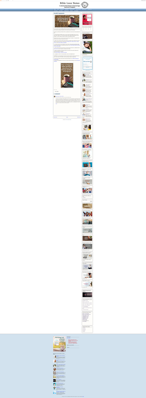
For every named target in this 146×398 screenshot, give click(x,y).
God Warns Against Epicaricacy (88, 104)
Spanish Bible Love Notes (85, 317)
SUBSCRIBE (84, 197)
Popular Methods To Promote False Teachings (89, 74)
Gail (57, 9)
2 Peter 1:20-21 (73, 41)
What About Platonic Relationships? (88, 113)
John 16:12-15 (56, 48)
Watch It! (71, 10)
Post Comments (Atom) (68, 119)
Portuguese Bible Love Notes (86, 315)
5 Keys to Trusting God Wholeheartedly (88, 84)
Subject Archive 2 (78, 9)
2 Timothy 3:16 (69, 41)
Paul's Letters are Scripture (62, 42)
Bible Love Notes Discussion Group (87, 314)
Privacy (89, 70)
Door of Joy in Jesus (85, 319)
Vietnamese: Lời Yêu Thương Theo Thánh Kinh (87, 308)
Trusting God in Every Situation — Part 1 (88, 119)
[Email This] (55, 91)
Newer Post (55, 117)
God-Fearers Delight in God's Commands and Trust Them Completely (89, 99)
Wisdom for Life (66, 10)
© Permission (62, 9)
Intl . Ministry (61, 10)
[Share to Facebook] (57, 91)
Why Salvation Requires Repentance (60, 375)
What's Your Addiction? (58, 379)
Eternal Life (66, 9)
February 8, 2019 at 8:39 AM (60, 96)
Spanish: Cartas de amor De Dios (86, 305)
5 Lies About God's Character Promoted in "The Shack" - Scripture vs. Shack (61, 391)
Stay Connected (84, 9)
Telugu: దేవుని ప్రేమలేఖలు (85, 306)
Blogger (83, 396)
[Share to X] (56, 91)
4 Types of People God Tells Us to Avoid (89, 79)
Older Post (78, 117)
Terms (87, 70)
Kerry (56, 96)
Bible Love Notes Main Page (86, 313)
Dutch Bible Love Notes (85, 300)
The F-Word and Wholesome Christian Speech (89, 93)
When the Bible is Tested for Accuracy (61, 52)
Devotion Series (90, 9)
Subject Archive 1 (72, 9)
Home (55, 9)
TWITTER (84, 331)
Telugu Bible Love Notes (85, 318)
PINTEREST (84, 330)
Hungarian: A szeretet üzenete (86, 301)
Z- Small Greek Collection (85, 309)
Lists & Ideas (55, 10)
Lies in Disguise (76, 10)
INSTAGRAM (84, 329)
